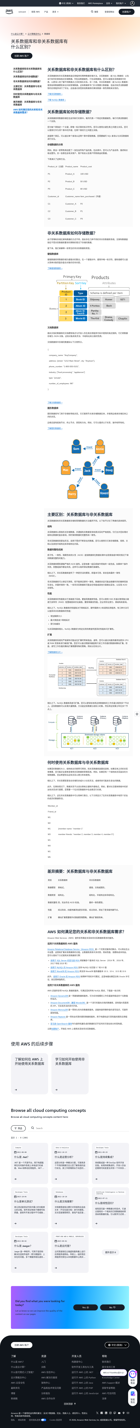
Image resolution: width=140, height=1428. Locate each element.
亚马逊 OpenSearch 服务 (61, 1024)
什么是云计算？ (17, 34)
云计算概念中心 (34, 34)
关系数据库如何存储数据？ (26, 76)
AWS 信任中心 (48, 1372)
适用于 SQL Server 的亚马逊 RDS (65, 960)
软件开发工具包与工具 (83, 1367)
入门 (43, 1361)
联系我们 (106, 1361)
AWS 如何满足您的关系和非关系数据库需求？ (28, 111)
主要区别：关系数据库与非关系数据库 (27, 88)
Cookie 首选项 (56, 1420)
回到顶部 (68, 1403)
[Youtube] (119, 1413)
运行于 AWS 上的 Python (84, 1377)
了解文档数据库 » (54, 402)
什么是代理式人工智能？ (23, 1372)
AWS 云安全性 (18, 1382)
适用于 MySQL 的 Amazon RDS (64, 967)
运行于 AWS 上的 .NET (82, 1372)
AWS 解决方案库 (49, 1377)
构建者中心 (77, 1361)
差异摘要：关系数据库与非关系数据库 (27, 103)
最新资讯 (15, 1388)
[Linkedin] (106, 1413)
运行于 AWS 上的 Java (82, 1382)
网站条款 (22, 1420)
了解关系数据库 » (54, 94)
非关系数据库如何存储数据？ (27, 81)
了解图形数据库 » (54, 428)
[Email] (128, 1413)
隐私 (13, 1420)
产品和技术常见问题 (51, 1388)
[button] (35, 11)
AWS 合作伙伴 (48, 1398)
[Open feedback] (137, 714)
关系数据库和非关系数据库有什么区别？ (27, 70)
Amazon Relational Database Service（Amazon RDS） (71, 949)
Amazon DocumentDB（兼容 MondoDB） (68, 1003)
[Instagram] (110, 1413)
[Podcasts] (123, 1413)
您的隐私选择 (34, 1420)
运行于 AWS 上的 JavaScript (85, 1393)
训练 (43, 1367)
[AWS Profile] (132, 3)
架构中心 (45, 1382)
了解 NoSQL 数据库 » (56, 100)
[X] (97, 1413)
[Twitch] (115, 1413)
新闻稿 (14, 1398)
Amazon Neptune (58, 1017)
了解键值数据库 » (54, 268)
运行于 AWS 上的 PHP (82, 1388)
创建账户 (55, 1029)
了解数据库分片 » (54, 652)
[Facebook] (102, 1413)
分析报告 (45, 1393)
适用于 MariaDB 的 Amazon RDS (64, 971)
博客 (13, 1393)
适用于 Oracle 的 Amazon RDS (66, 976)
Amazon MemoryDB (59, 1010)
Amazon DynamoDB (59, 996)
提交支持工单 (108, 1367)
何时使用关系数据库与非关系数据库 (27, 95)
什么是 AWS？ (18, 1361)
